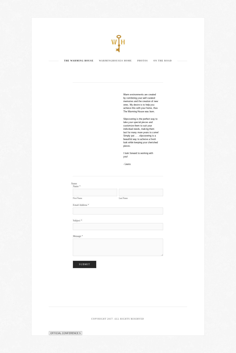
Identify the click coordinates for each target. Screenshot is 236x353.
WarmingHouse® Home (115, 60)
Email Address (81, 205)
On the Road (162, 60)
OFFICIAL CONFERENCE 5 (65, 333)
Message (78, 236)
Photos (142, 60)
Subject (77, 220)
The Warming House (78, 60)
